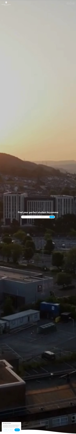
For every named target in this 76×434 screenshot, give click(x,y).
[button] (73, 3)
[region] (11, 427)
